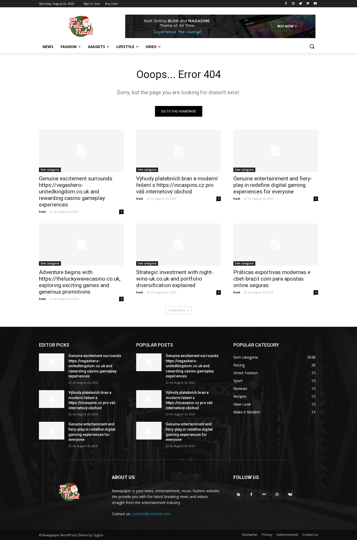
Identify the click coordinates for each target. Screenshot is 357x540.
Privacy (267, 534)
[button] (312, 46)
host (42, 211)
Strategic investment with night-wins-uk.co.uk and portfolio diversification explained (174, 278)
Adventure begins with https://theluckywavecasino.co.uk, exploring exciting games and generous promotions (79, 282)
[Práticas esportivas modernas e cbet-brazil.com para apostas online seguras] (275, 244)
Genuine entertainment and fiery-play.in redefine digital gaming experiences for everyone (272, 185)
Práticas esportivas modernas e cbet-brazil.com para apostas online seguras (271, 278)
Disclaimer (250, 534)
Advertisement (287, 534)
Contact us (310, 534)
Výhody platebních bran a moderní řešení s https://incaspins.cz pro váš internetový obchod (177, 185)
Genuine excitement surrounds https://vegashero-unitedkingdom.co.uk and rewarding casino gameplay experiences (75, 191)
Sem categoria (50, 169)
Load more (177, 310)
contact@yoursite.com (151, 513)
